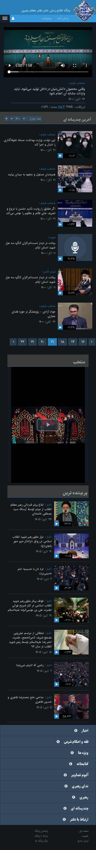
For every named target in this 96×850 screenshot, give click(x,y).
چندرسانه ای (79, 808)
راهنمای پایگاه (41, 831)
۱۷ (73, 342)
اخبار (49, 504)
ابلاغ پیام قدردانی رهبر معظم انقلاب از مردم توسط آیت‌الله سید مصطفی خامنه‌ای (31, 509)
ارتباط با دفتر (79, 819)
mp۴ (61, 107)
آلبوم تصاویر (79, 775)
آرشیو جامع (83, 841)
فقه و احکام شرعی (76, 742)
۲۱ (32, 342)
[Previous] (92, 342)
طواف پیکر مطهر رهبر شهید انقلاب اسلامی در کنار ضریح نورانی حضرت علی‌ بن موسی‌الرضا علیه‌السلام (30, 605)
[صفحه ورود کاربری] (13, 18)
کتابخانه (82, 764)
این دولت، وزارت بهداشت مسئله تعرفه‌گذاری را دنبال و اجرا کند (29, 142)
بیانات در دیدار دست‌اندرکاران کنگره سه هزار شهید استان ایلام (30, 245)
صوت (52, 237)
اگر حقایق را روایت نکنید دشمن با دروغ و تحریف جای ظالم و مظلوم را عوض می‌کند (30, 211)
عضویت (85, 836)
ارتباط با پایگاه (41, 836)
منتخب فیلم (77, 83)
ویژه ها (83, 753)
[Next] (13, 342)
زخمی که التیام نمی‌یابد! (30, 665)
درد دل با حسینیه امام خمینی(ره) (34, 571)
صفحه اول (84, 831)
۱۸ (62, 342)
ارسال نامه (63, 18)
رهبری (84, 797)
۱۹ (52, 342)
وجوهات (46, 18)
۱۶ (82, 342)
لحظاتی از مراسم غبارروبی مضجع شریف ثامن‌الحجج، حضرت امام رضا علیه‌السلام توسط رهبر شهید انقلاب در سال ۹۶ (30, 640)
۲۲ (22, 342)
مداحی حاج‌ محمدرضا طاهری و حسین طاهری (30, 699)
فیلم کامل (49, 271)
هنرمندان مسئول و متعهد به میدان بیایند (31, 174)
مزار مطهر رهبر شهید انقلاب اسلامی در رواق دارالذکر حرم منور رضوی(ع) (32, 541)
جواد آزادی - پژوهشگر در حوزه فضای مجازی (33, 313)
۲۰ (42, 342)
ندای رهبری (80, 786)
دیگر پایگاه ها (41, 841)
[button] (5, 18)
